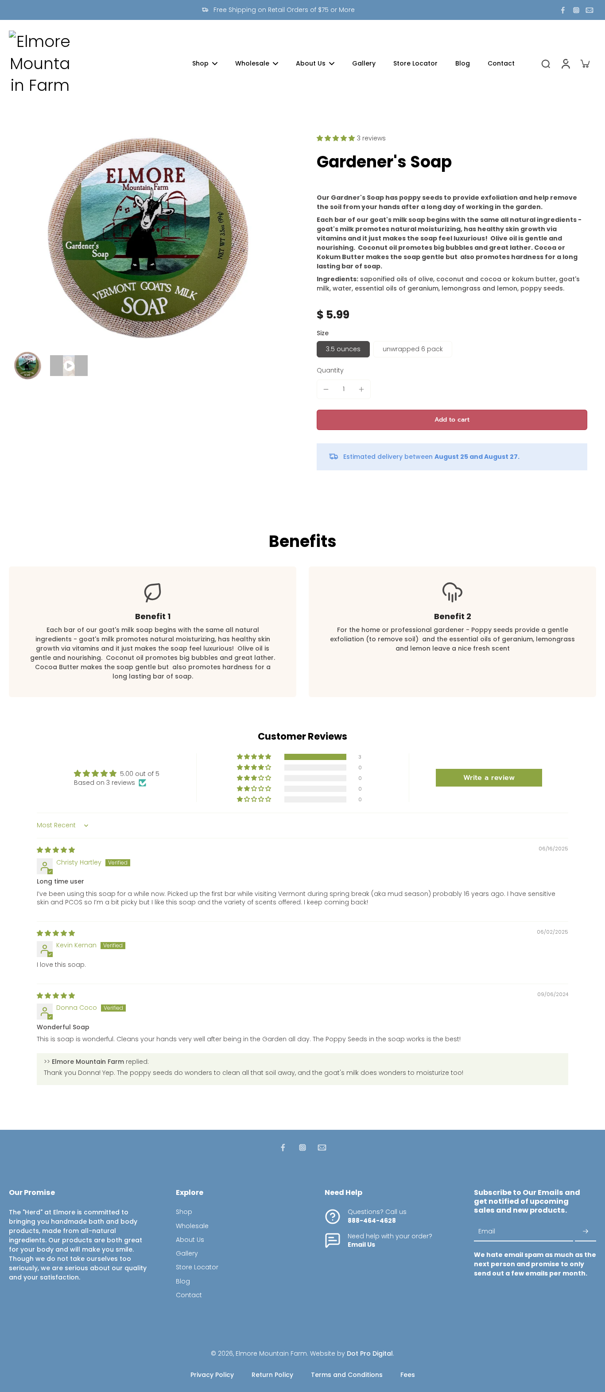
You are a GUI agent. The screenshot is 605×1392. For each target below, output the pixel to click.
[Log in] (565, 64)
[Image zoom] (148, 238)
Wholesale (192, 1226)
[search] (545, 63)
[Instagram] (576, 10)
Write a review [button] (489, 777)
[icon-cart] (584, 63)
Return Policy (272, 1374)
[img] (56, 849)
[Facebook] (563, 10)
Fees (407, 1374)
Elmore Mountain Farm (271, 1353)
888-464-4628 (372, 1220)
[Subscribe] (585, 1231)
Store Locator (197, 1267)
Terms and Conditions (347, 1374)
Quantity (330, 370)
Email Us (361, 1244)
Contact (189, 1295)
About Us (190, 1240)
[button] (337, 138)
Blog (183, 1281)
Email (486, 1231)
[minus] (326, 389)
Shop (184, 1212)
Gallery (187, 1253)
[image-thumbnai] (28, 365)
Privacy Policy (212, 1374)
